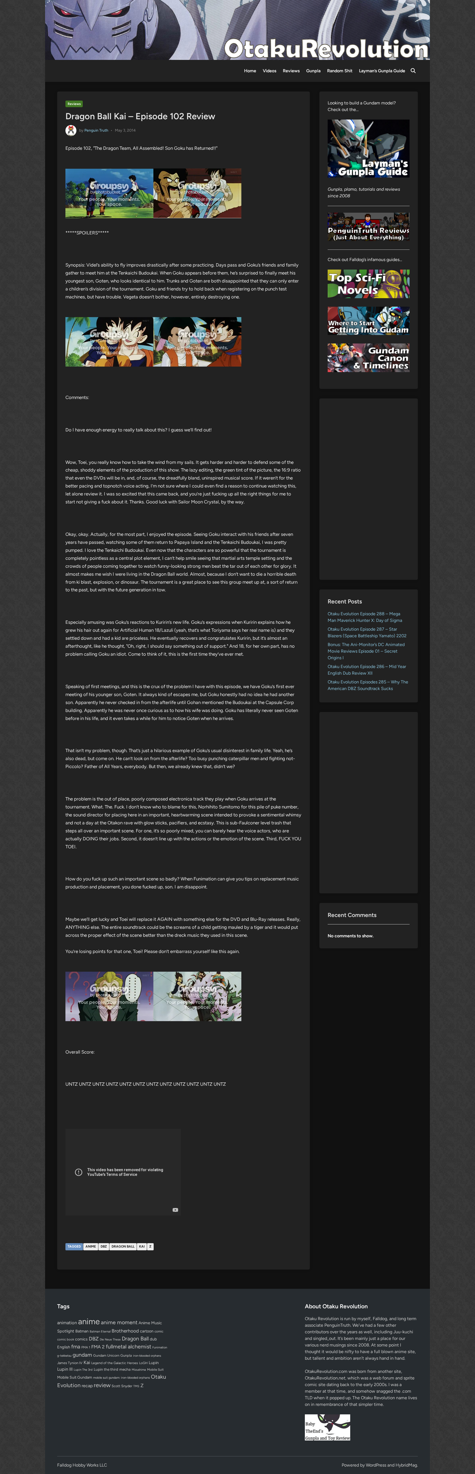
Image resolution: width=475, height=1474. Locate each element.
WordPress (376, 1465)
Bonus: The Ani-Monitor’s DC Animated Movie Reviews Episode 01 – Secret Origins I (366, 651)
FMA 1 (85, 1347)
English (63, 1347)
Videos (269, 70)
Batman (82, 1331)
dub (153, 1339)
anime (90, 1246)
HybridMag (406, 1465)
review (102, 1385)
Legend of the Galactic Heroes (114, 1363)
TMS (136, 1386)
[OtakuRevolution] (237, 29)
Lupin (154, 1362)
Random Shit (339, 70)
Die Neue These (110, 1339)
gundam (82, 1354)
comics (81, 1339)
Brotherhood (125, 1331)
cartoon (146, 1331)
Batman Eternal (100, 1331)
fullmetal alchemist (128, 1346)
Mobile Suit (155, 1370)
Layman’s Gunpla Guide (382, 70)
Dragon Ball (123, 1246)
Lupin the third (106, 1369)
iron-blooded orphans (147, 1355)
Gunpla (313, 70)
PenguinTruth (337, 1325)
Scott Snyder (122, 1386)
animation (67, 1322)
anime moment (119, 1322)
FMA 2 (98, 1347)
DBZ (104, 1246)
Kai (142, 1246)
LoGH (143, 1363)
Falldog (380, 1318)
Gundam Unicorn (106, 1355)
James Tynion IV (69, 1363)
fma (75, 1346)
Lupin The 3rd (83, 1370)
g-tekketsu (64, 1355)
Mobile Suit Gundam (74, 1377)
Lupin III (65, 1369)
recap (87, 1385)
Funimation (159, 1347)
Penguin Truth (96, 130)
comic (158, 1331)
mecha (125, 1369)
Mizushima (139, 1370)
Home (250, 70)
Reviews (291, 70)
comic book (65, 1339)
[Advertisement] (369, 489)
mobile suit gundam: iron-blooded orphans (121, 1377)
